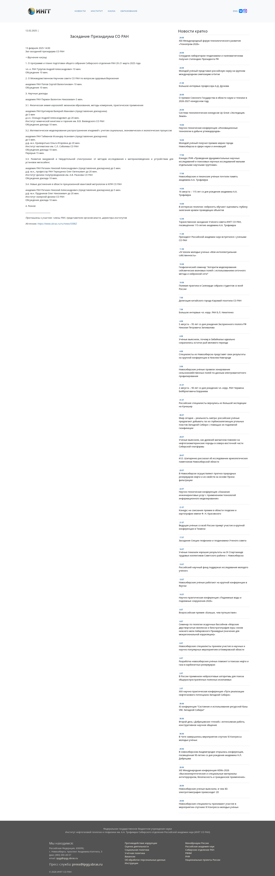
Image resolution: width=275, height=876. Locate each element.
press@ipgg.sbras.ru (87, 864)
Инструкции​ (131, 863)
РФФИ (188, 853)
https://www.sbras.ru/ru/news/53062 (57, 223)
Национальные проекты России (202, 859)
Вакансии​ (130, 856)
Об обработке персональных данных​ (145, 859)
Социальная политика (137, 849)
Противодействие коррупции (141, 843)
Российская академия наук (199, 846)
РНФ (187, 856)
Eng (235, 11)
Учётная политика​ (135, 853)
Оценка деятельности (137, 846)
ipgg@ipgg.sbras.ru (67, 858)
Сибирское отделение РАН (199, 849)
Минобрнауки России (197, 843)
